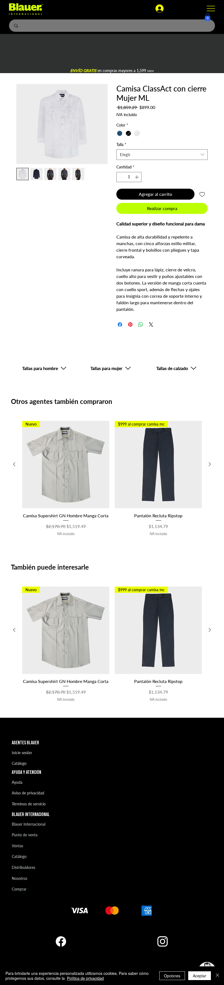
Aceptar (199, 975)
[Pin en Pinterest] (130, 324)
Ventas (17, 845)
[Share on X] (151, 324)
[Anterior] (14, 464)
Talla (121, 144)
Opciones (172, 975)
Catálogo (19, 763)
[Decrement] (120, 177)
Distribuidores (23, 867)
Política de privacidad (85, 978)
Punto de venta (24, 834)
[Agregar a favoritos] (202, 194)
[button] (207, 17)
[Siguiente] (210, 464)
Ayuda (17, 782)
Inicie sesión (22, 752)
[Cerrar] (217, 976)
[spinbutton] (129, 177)
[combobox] (162, 154)
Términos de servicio (29, 804)
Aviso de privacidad (28, 793)
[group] (112, 479)
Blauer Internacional (28, 824)
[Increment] (137, 177)
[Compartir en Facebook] (120, 324)
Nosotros (19, 878)
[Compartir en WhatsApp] (140, 324)
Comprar (19, 889)
